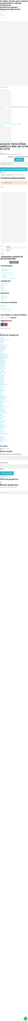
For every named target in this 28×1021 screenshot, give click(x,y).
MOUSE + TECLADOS (3, 387)
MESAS (1, 392)
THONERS (1, 414)
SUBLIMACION (2, 378)
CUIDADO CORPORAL (3, 437)
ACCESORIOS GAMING (3, 381)
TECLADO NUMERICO (3, 390)
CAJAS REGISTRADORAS (3, 401)
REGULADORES (2, 417)
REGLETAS (1, 418)
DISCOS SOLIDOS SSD (3, 355)
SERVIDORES (2, 342)
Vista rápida (2, 245)
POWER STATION (2, 420)
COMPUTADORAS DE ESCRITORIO (5, 340)
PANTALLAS (1, 349)
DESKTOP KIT (2, 395)
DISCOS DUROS (2, 353)
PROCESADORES (2, 361)
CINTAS (1, 403)
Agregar (19, 160)
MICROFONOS (2, 385)
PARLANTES (2, 389)
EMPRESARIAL (2, 377)
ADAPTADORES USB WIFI (3, 426)
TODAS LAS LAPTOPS (3, 348)
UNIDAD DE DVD (2, 363)
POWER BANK (2, 422)
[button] (14, 262)
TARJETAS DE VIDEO (3, 362)
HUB (0, 393)
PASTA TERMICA (2, 366)
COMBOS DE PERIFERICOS (4, 384)
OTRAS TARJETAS (2, 365)
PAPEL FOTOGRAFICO (3, 407)
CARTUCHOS (2, 402)
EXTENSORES (2, 428)
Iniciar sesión (7, 473)
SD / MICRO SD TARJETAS (3, 412)
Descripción (3, 173)
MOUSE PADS (2, 388)
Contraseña (4, 463)
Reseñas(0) (9, 175)
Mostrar (2, 469)
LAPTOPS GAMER (2, 346)
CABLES (1, 400)
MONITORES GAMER (3, 368)
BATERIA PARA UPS (3, 424)
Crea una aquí (9, 476)
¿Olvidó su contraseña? (3, 475)
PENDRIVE (1, 408)
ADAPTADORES (2, 398)
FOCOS (1, 423)
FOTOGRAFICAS (2, 375)
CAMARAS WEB (2, 383)
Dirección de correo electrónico (11, 454)
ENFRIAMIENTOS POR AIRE (4, 357)
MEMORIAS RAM (2, 360)
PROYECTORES (2, 410)
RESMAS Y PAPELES (3, 411)
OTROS (1, 432)
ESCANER (1, 379)
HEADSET (1, 394)
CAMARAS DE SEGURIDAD (4, 434)
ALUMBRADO (2, 438)
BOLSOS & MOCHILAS (3, 399)
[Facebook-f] (2, 324)
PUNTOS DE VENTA (3, 372)
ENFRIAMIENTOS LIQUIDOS (4, 356)
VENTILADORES (2, 364)
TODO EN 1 (2, 341)
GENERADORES (2, 421)
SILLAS (1, 413)
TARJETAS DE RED (2, 431)
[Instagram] (5, 324)
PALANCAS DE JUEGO (3, 396)
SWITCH (1, 430)
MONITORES (2, 369)
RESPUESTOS (2, 350)
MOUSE (1, 386)
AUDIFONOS (2, 382)
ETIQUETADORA (2, 371)
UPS (0, 419)
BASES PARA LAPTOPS (3, 347)
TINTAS (1, 415)
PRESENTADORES (2, 409)
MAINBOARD (2, 359)
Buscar (25, 18)
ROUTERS (1, 429)
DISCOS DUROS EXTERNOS (4, 354)
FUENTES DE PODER (3, 358)
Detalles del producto (4, 175)
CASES (1, 352)
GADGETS (2, 345)
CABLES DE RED (2, 427)
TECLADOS (1, 391)
